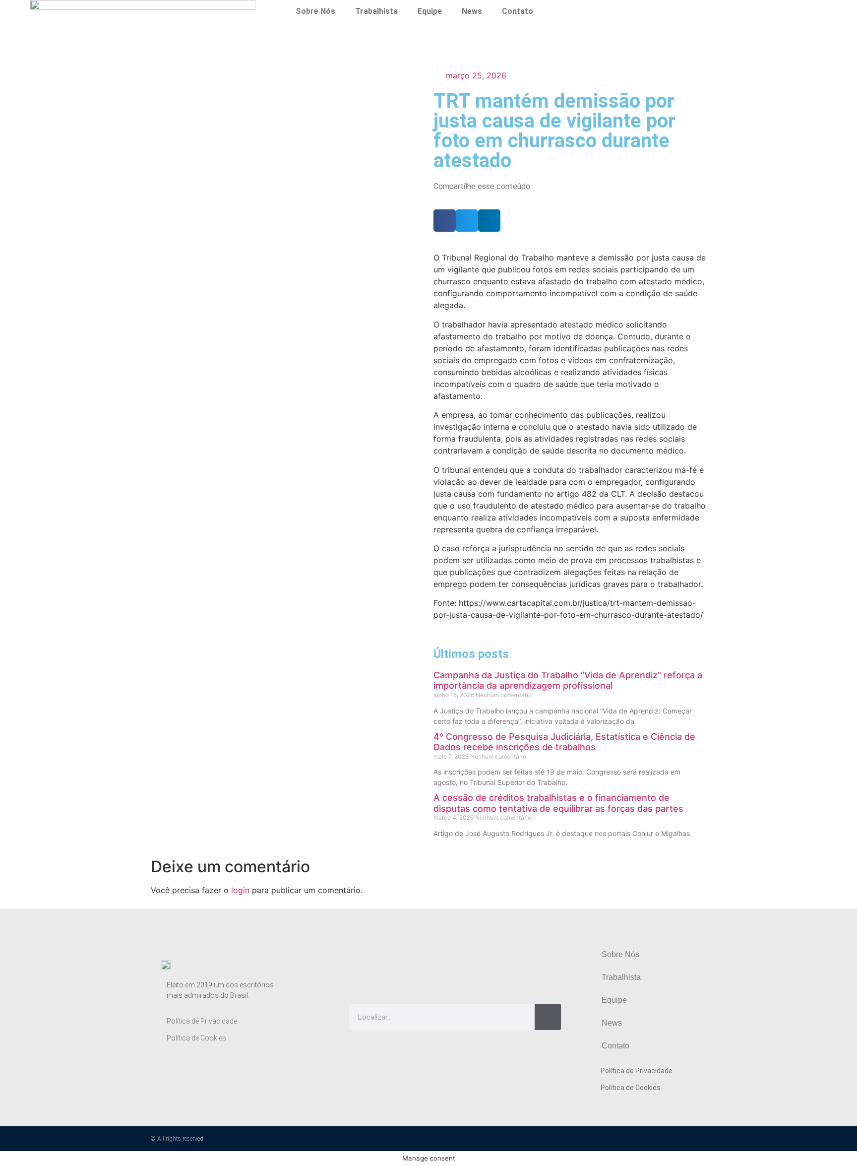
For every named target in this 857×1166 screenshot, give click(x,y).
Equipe (430, 11)
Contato (517, 11)
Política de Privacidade (202, 1021)
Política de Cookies (196, 1038)
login (240, 890)
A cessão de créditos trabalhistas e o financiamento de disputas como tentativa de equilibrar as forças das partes (558, 803)
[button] (444, 220)
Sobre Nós (315, 11)
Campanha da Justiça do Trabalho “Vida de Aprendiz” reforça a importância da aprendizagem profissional (567, 680)
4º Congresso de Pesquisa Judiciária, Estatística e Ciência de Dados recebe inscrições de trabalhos (564, 742)
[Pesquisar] (548, 1017)
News (472, 11)
